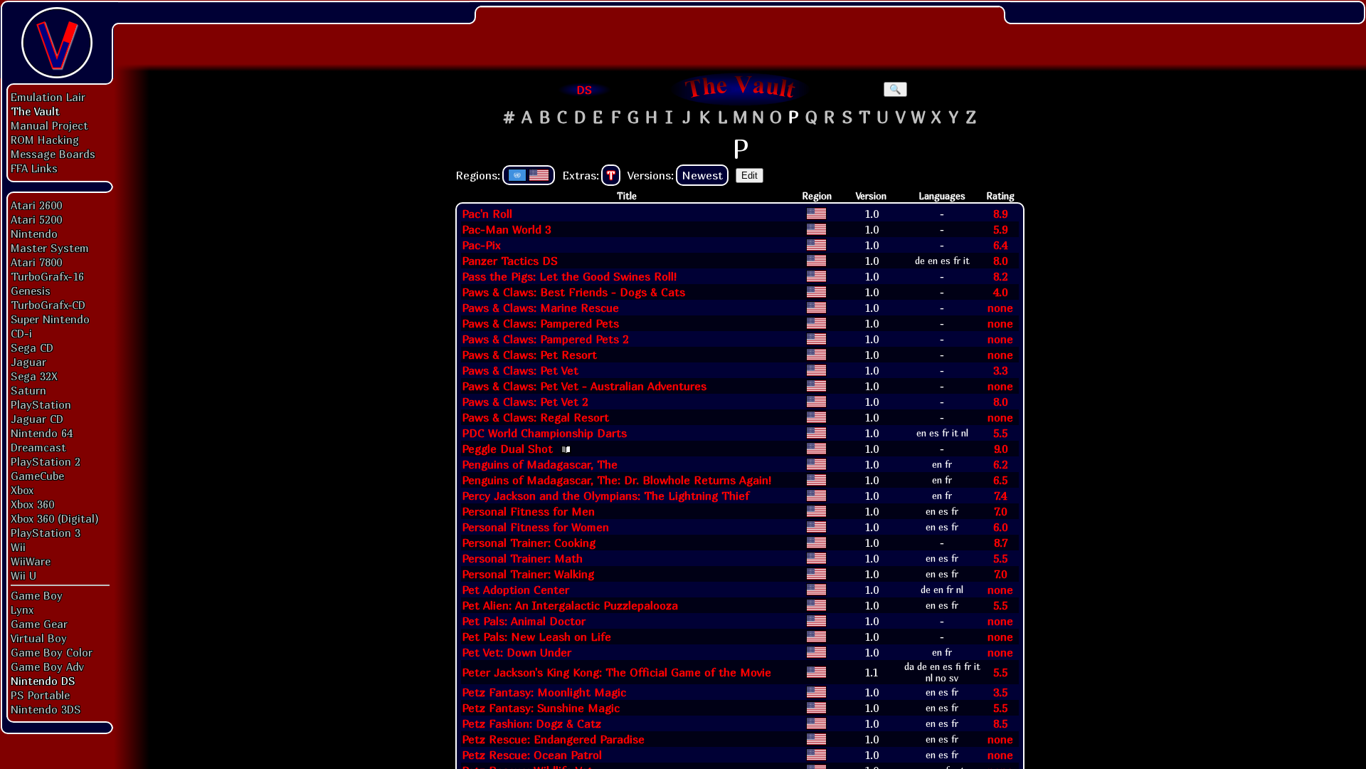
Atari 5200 (36, 219)
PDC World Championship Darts (544, 433)
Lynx (22, 609)
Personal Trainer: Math (522, 558)
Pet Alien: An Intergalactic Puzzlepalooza (570, 605)
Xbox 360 (32, 504)
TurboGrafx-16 (47, 276)
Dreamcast (38, 447)
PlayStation (41, 404)
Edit (749, 175)
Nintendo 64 (42, 433)
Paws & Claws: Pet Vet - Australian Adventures (584, 386)
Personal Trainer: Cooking (528, 542)
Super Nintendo (50, 319)
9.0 (1000, 448)
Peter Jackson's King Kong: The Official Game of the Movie (616, 672)
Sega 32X (34, 376)
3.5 (1000, 692)
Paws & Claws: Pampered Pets (540, 323)
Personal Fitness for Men (528, 511)
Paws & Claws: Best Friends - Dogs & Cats (573, 292)
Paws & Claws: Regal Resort (535, 417)
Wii (18, 546)
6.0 (1000, 527)
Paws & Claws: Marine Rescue (540, 307)
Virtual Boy (39, 638)
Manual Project (49, 125)
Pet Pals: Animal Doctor (524, 621)
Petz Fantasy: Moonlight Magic (544, 692)
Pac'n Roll (487, 213)
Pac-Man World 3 (506, 229)
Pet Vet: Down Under (516, 652)
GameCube (37, 475)
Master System (50, 247)
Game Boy (37, 595)
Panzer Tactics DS (510, 260)
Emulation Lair (48, 96)
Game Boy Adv (47, 666)
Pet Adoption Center (515, 589)
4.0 (1000, 292)
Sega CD (32, 347)
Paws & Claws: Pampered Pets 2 (545, 339)
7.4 (1000, 495)
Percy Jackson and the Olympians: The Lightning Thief (605, 495)
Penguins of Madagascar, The (540, 464)
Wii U (23, 575)
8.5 (1000, 723)
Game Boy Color (51, 652)
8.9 (1000, 213)
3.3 (1000, 370)
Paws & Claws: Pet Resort (529, 354)
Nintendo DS (43, 680)
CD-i (21, 333)
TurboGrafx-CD (48, 304)
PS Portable (40, 695)
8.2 (1000, 276)
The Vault (35, 111)
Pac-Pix (481, 245)
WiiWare (31, 561)
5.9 (1000, 229)
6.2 (1000, 464)
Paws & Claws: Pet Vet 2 (525, 401)
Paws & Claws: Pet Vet (520, 370)
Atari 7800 (36, 262)
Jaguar (28, 361)
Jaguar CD (37, 418)
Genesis (31, 290)
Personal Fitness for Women (535, 527)
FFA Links (34, 168)
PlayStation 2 (45, 461)
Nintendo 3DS (46, 709)
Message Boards (53, 153)
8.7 (1000, 542)
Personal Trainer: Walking (528, 574)
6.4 (1000, 245)
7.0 (1000, 511)
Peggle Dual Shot (507, 448)
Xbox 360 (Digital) (55, 518)
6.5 (1000, 480)
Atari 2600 (36, 205)
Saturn (28, 390)
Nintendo (34, 233)
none (1000, 307)
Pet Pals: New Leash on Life (536, 636)
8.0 (1000, 260)
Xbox (22, 489)
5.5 (1000, 433)
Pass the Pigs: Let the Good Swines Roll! (569, 276)
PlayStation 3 (45, 532)
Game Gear (39, 623)
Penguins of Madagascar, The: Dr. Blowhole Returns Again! (616, 480)
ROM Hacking (45, 139)
